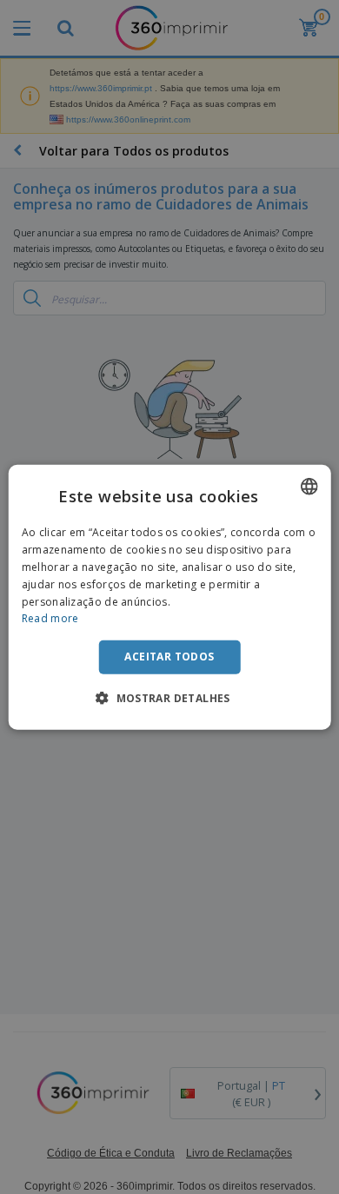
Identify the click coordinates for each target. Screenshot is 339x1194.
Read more (50, 618)
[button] (169, 697)
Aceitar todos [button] (169, 656)
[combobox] (308, 486)
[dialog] (170, 597)
